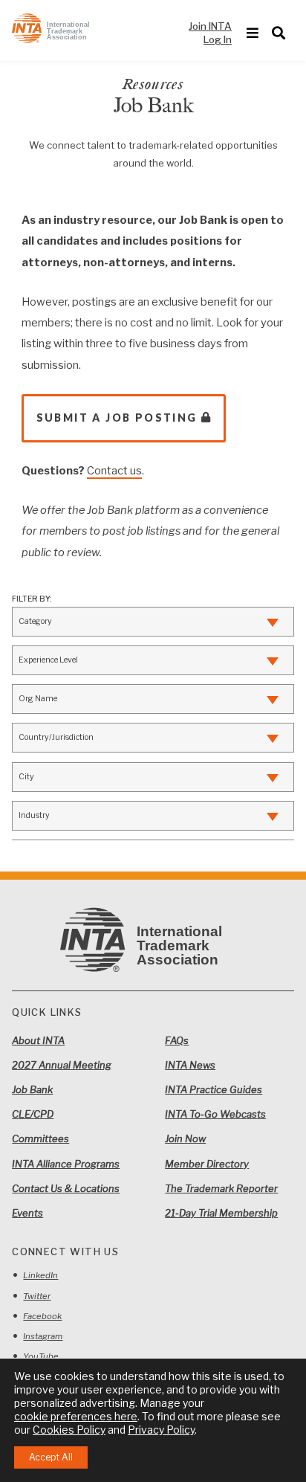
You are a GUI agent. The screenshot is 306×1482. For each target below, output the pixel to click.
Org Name (38, 698)
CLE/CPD (32, 1114)
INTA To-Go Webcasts (215, 1114)
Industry (34, 815)
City (26, 777)
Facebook (42, 1316)
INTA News (190, 1065)
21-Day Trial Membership (221, 1213)
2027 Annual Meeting (61, 1065)
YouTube (41, 1356)
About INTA (38, 1040)
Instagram (42, 1336)
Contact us (114, 470)
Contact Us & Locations (66, 1188)
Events (27, 1213)
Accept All (51, 1457)
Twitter (37, 1296)
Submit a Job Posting (117, 417)
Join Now (185, 1138)
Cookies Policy (69, 1429)
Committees (40, 1138)
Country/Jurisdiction (56, 737)
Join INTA (210, 26)
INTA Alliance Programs (66, 1164)
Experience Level (48, 660)
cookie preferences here (75, 1416)
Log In (218, 39)
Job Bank (32, 1089)
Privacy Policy (161, 1429)
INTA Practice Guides (213, 1089)
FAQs (177, 1040)
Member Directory (207, 1164)
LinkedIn (40, 1275)
